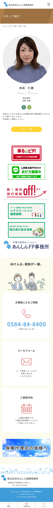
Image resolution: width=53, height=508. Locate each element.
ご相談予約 (26, 506)
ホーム (4, 26)
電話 (8, 506)
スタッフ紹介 (12, 26)
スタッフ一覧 (26, 129)
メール (44, 506)
